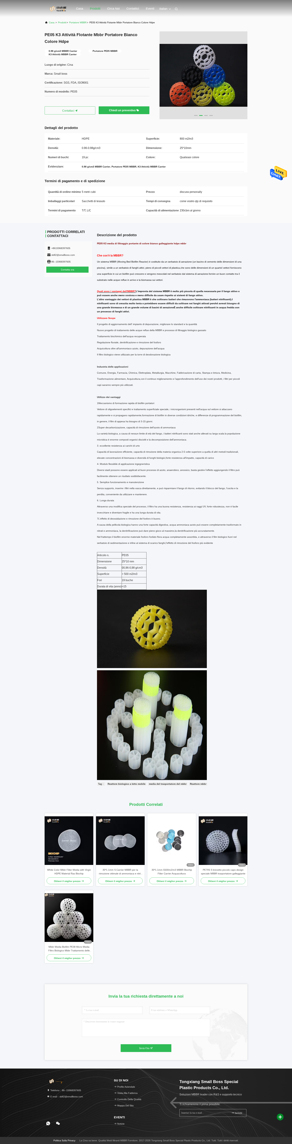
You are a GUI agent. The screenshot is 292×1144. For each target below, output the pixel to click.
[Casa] (58, 8)
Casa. (52, 22)
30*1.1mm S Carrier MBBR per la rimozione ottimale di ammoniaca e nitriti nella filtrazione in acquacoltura (120, 871)
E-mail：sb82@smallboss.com (66, 1096)
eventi (150, 8)
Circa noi (113, 8)
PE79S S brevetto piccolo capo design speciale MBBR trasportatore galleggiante (223, 871)
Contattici (132, 8)
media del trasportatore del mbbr (168, 784)
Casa (79, 8)
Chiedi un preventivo (122, 110)
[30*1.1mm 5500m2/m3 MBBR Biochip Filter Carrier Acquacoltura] (171, 840)
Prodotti (95, 8)
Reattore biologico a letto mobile (126, 784)
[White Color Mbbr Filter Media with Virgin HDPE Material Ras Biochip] (69, 840)
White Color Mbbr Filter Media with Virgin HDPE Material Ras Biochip (69, 871)
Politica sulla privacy (64, 1140)
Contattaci (68, 110)
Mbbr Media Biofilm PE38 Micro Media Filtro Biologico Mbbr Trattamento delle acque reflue (69, 948)
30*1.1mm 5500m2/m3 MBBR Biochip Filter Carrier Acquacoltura (172, 871)
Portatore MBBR (78, 22)
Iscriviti (238, 1113)
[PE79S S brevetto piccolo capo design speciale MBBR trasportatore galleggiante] (223, 840)
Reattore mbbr (198, 784)
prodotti (62, 22)
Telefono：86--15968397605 (65, 1090)
